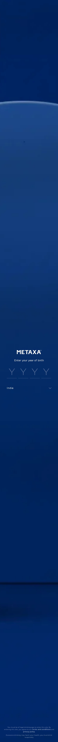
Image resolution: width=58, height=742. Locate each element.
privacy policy (29, 732)
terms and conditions (41, 729)
